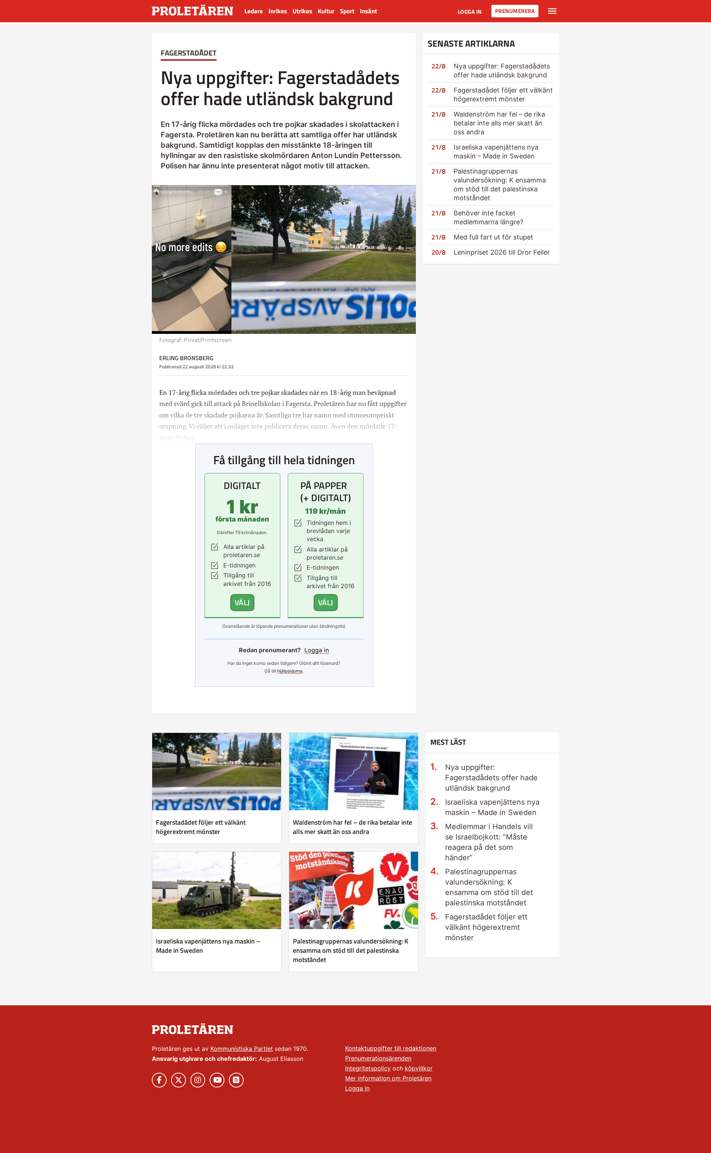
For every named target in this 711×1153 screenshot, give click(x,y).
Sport (347, 11)
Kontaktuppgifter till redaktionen (390, 1048)
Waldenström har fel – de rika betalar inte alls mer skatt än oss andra (499, 123)
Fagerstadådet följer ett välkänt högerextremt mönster (201, 827)
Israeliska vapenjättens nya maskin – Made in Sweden (208, 945)
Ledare (253, 11)
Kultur (326, 11)
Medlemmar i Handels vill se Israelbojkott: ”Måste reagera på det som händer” (489, 842)
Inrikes (277, 11)
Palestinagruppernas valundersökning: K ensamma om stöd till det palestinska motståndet (350, 950)
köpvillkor (419, 1068)
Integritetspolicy (368, 1068)
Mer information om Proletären (388, 1078)
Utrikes (302, 11)
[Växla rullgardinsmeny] (552, 11)
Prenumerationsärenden (378, 1058)
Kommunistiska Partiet (241, 1048)
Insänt (368, 11)
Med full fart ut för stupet (493, 237)
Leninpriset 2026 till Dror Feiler (502, 252)
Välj (242, 602)
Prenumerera (515, 11)
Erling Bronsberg (186, 357)
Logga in (470, 11)
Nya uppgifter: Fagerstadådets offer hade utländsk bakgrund (491, 777)
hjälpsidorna (290, 671)
